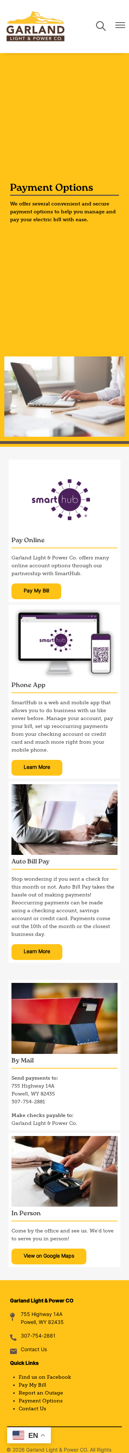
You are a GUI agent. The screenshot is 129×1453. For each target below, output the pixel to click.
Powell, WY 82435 (42, 1322)
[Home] (35, 26)
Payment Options (41, 1401)
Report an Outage (41, 1393)
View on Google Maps (49, 1256)
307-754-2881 (38, 1336)
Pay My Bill (36, 591)
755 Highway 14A (41, 1314)
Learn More (37, 767)
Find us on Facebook (45, 1377)
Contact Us (34, 1350)
